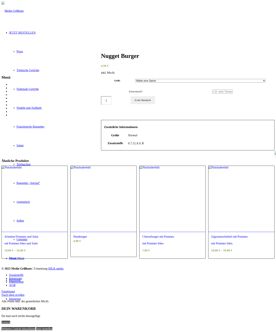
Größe (117, 80)
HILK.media (55, 268)
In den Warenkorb (143, 100)
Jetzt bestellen (44, 328)
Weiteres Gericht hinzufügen (18, 328)
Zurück (6, 322)
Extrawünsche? (136, 91)
